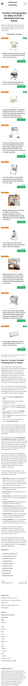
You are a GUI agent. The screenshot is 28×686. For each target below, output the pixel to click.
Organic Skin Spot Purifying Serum (10, 605)
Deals (2, 634)
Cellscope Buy (5, 607)
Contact (3, 622)
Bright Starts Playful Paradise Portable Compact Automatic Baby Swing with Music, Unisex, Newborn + (14, 55)
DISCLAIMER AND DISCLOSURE (8, 661)
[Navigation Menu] (25, 4)
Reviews (3, 629)
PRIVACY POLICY (6, 658)
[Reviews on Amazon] (14, 107)
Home (2, 626)
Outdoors (4, 651)
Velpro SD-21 (4, 603)
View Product (21, 61)
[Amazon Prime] (23, 59)
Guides (3, 636)
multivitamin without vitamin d (9, 598)
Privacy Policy (4, 617)
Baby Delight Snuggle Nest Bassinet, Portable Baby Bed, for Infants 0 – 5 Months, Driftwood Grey (13, 343)
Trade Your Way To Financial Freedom (11, 600)
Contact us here (8, 544)
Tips (3, 644)
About (2, 619)
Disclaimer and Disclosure (8, 615)
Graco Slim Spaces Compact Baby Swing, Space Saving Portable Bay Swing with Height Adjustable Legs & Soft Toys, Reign (13, 180)
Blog (2, 631)
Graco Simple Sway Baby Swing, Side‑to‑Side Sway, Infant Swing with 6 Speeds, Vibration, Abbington (14, 244)
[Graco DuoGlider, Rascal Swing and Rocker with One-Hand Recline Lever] (14, 74)
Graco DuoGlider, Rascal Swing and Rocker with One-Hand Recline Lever (13, 83)
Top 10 (2, 639)
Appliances (4, 641)
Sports (3, 646)
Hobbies (4, 648)
